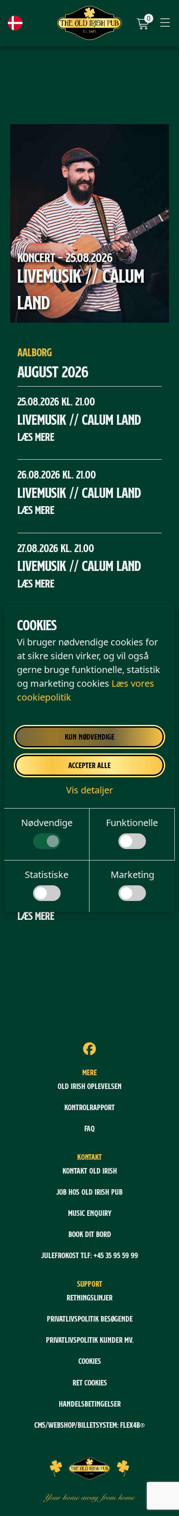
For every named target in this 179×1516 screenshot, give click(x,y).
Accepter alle (89, 765)
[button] (89, 790)
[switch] (47, 841)
